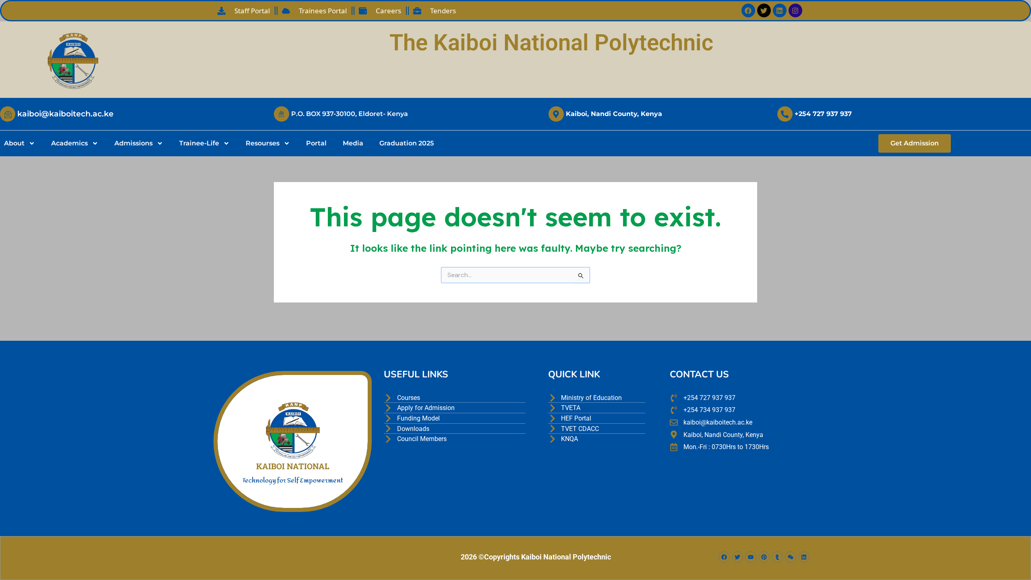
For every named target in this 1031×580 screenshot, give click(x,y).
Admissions (133, 143)
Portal (316, 143)
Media (353, 143)
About (14, 143)
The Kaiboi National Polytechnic (551, 42)
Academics (69, 143)
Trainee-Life (199, 143)
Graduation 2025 (406, 143)
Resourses (262, 143)
